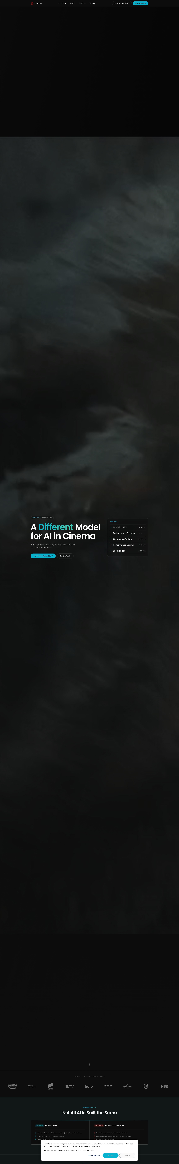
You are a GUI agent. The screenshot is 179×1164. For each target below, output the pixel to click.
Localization (129, 550)
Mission (72, 3)
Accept (110, 1155)
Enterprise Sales (140, 3)
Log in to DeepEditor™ (121, 3)
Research (82, 3)
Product (61, 3)
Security (92, 3)
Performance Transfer (129, 533)
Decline (127, 1155)
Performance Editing (129, 545)
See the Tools (65, 556)
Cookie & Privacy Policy (91, 1146)
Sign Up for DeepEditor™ (43, 556)
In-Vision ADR (129, 527)
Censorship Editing (129, 539)
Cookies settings (94, 1155)
